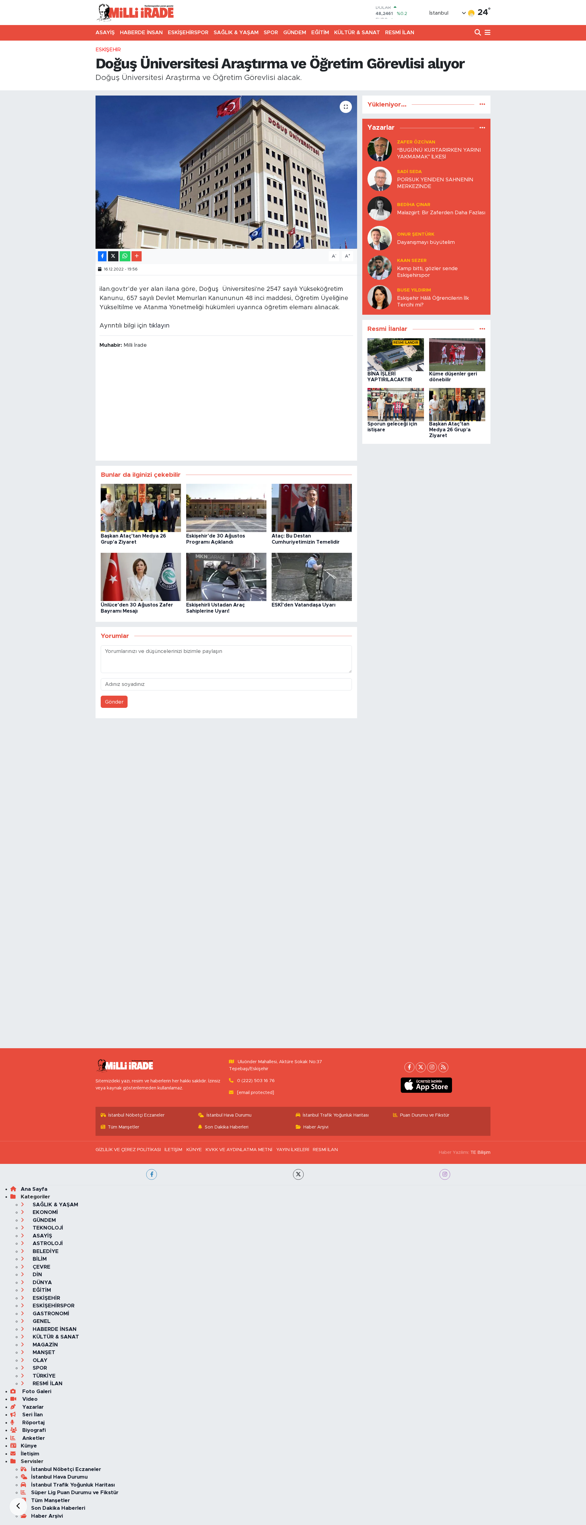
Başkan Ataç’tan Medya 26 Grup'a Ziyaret (450, 430)
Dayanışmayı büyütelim (426, 242)
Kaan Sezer (412, 260)
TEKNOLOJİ (47, 1227)
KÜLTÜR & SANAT (357, 32)
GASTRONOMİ (50, 1313)
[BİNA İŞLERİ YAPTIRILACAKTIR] (395, 354)
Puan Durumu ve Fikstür (424, 1115)
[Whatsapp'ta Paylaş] (125, 256)
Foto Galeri (36, 1391)
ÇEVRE (40, 1267)
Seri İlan (32, 1414)
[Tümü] (482, 104)
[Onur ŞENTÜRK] (379, 238)
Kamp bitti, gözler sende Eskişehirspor (427, 271)
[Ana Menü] (486, 32)
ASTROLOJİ (47, 1243)
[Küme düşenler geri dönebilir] (457, 354)
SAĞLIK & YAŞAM (236, 32)
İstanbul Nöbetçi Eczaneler (136, 1115)
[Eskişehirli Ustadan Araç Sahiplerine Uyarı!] (226, 576)
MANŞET (43, 1352)
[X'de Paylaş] (113, 256)
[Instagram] (432, 1067)
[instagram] (445, 1174)
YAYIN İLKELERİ (292, 1149)
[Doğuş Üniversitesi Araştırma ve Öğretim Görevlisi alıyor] (226, 172)
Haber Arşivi (315, 1127)
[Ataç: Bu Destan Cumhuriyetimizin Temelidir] (312, 507)
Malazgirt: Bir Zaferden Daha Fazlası (441, 212)
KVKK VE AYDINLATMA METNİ (238, 1149)
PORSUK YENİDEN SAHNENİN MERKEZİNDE (435, 183)
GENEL (40, 1321)
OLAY (39, 1360)
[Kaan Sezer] (379, 267)
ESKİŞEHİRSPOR (188, 32)
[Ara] (478, 32)
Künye (29, 1445)
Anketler (33, 1438)
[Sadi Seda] (379, 178)
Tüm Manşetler (123, 1127)
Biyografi (33, 1430)
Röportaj (33, 1422)
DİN (36, 1274)
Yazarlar (32, 1407)
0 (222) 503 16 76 (256, 1080)
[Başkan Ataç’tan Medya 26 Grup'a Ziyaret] (141, 507)
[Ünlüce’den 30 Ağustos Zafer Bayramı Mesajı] (141, 576)
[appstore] (427, 1085)
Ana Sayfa (34, 1189)
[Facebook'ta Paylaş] (102, 256)
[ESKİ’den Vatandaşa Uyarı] (312, 576)
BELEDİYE (45, 1251)
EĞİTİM (320, 32)
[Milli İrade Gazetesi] (135, 12)
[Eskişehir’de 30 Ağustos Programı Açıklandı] (226, 507)
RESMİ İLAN (399, 32)
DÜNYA (41, 1282)
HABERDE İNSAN (141, 32)
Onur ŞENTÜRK (415, 234)
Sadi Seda (409, 171)
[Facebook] (409, 1067)
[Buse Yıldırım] (379, 297)
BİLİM (39, 1259)
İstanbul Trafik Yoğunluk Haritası (336, 1115)
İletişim (30, 1453)
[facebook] (151, 1174)
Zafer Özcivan (416, 142)
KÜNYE (194, 1149)
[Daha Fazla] (137, 256)
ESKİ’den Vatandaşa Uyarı (303, 605)
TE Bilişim (480, 1152)
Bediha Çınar (413, 204)
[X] (421, 1067)
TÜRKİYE (43, 1375)
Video (29, 1399)
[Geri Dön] (18, 1507)
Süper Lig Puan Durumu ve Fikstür (74, 1492)
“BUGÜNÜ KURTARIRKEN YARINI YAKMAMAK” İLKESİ (439, 153)
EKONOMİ (44, 1212)
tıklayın (159, 326)
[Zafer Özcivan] (379, 149)
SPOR (271, 32)
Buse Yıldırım (414, 290)
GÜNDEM (294, 32)
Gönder (114, 702)
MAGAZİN (44, 1344)
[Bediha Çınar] (379, 208)
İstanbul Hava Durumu (229, 1115)
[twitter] (298, 1174)
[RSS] (443, 1067)
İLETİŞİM (173, 1149)
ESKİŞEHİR (108, 49)
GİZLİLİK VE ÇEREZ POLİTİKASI (128, 1149)
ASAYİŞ (105, 32)
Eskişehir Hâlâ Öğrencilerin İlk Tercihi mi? (433, 301)
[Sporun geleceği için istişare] (395, 404)
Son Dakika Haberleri (226, 1127)
